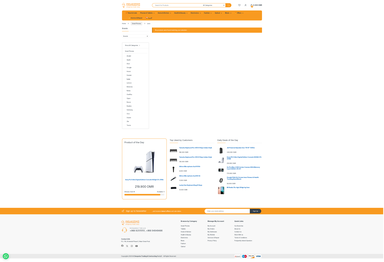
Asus (128, 63)
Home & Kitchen (163, 13)
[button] (6, 256)
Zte (128, 121)
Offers (239, 13)
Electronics (195, 13)
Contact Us (238, 232)
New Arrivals (132, 13)
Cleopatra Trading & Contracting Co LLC (148, 256)
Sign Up (255, 211)
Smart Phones (136, 23)
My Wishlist (211, 235)
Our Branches (238, 226)
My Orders (211, 229)
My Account (211, 226)
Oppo (128, 98)
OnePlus (129, 94)
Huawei (129, 75)
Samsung (130, 110)
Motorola (129, 87)
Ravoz (129, 102)
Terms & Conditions (240, 237)
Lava (128, 79)
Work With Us (238, 235)
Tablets (183, 229)
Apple (128, 60)
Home (124, 23)
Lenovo (129, 83)
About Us (237, 229)
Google (129, 67)
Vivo (128, 114)
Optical (217, 13)
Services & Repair (213, 237)
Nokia (128, 90)
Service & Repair (136, 18)
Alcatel (129, 56)
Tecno (129, 125)
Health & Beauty (180, 13)
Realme (129, 106)
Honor (129, 71)
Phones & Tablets (146, 13)
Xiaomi (129, 117)
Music (227, 13)
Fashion (207, 13)
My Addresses (212, 232)
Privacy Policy (212, 240)
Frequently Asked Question (243, 240)
